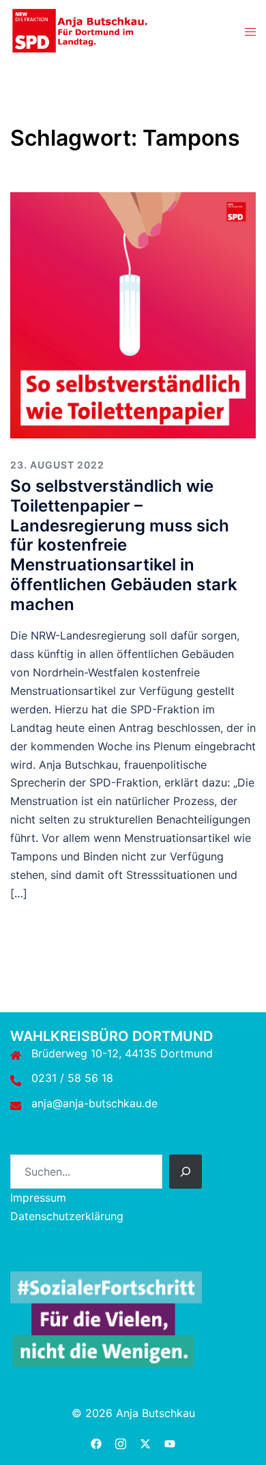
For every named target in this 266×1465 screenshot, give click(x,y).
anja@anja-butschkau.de (94, 1103)
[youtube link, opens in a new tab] (169, 1442)
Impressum (38, 1197)
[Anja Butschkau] (80, 29)
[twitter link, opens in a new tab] (145, 1442)
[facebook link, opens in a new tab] (96, 1442)
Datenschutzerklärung (66, 1216)
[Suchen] (185, 1171)
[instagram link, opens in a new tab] (120, 1442)
